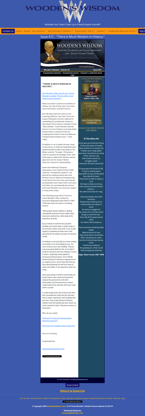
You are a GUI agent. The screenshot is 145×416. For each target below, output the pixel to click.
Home (19, 31)
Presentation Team (58, 398)
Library (26, 31)
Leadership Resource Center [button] (122, 31)
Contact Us (8, 31)
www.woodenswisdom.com (53, 349)
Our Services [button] (38, 31)
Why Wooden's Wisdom (40, 398)
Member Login (119, 398)
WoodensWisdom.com (56, 406)
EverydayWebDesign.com (72, 413)
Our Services (25, 398)
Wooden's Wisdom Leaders (78, 398)
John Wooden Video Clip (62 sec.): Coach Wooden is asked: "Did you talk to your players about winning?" (58, 96)
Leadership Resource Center (101, 398)
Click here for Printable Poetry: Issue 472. (58, 326)
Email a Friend (72, 385)
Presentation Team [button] (84, 31)
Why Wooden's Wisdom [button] (59, 31)
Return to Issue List (72, 390)
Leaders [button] (100, 31)
